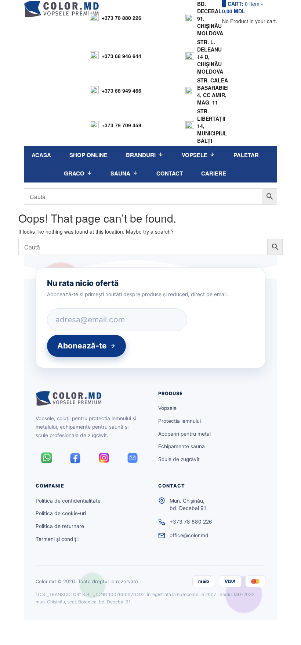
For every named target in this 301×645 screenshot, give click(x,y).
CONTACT (169, 173)
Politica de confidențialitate (68, 501)
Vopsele (167, 408)
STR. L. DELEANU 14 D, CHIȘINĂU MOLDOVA (210, 56)
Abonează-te (82, 345)
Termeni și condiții (57, 539)
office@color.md (189, 535)
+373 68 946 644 (121, 56)
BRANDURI (141, 155)
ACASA (41, 155)
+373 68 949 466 (121, 90)
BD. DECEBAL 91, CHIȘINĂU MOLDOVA (210, 18)
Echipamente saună (181, 446)
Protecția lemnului (179, 421)
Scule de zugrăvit (179, 459)
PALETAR (246, 155)
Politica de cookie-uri (61, 513)
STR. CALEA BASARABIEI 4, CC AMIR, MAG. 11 (213, 91)
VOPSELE (194, 155)
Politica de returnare (60, 526)
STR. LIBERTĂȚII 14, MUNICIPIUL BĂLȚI (212, 125)
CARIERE (213, 173)
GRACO (74, 173)
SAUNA (120, 173)
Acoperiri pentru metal (184, 434)
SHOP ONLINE (88, 155)
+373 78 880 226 (121, 17)
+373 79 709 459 (121, 125)
